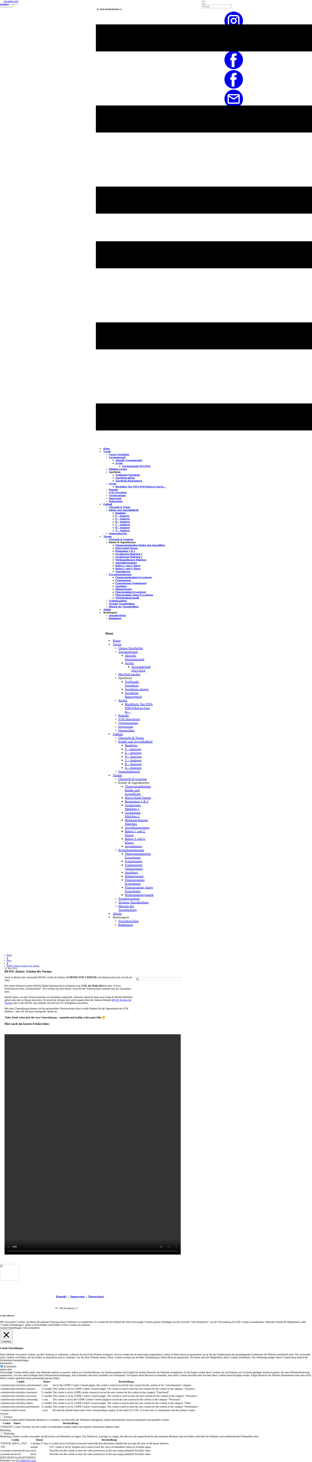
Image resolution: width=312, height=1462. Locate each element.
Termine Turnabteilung (122, 603)
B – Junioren (122, 527)
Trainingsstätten (118, 600)
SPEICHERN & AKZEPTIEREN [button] (18, 1457)
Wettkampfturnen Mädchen (130, 559)
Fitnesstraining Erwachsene (130, 592)
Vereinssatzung (117, 495)
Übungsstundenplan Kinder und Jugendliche (140, 545)
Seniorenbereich (118, 533)
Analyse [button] (4, 1413)
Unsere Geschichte (119, 454)
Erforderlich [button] (6, 1363)
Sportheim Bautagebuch (128, 480)
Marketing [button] (5, 1430)
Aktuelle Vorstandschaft (128, 460)
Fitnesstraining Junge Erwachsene (134, 595)
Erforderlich (10, 1366)
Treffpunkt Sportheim (127, 475)
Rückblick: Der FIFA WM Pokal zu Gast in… (140, 486)
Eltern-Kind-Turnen (126, 548)
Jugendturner (123, 571)
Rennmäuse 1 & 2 (125, 551)
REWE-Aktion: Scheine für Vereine (22, 966)
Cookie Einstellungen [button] (11, 1327)
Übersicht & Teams (119, 507)
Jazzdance (121, 586)
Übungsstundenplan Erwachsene (133, 577)
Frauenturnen (123, 580)
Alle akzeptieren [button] (31, 1327)
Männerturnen (123, 589)
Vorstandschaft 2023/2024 (136, 466)
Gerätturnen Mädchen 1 (128, 554)
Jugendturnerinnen (126, 562)
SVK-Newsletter (118, 492)
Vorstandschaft (117, 457)
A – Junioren (122, 530)
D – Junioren (122, 521)
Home (9, 955)
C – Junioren (122, 524)
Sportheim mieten (125, 477)
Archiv (119, 463)
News (9, 960)
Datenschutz (116, 501)
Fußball (107, 504)
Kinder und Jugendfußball (123, 510)
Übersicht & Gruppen (121, 539)
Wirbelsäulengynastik (127, 597)
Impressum (115, 498)
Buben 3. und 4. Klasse (128, 568)
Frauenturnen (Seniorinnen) (131, 583)
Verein (107, 451)
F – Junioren (122, 516)
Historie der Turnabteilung (123, 606)
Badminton (115, 618)
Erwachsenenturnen (120, 574)
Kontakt (113, 489)
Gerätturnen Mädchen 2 (128, 557)
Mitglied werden (118, 469)
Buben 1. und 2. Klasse (128, 565)
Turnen (107, 536)
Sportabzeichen (117, 615)
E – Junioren (122, 518)
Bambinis (120, 513)
